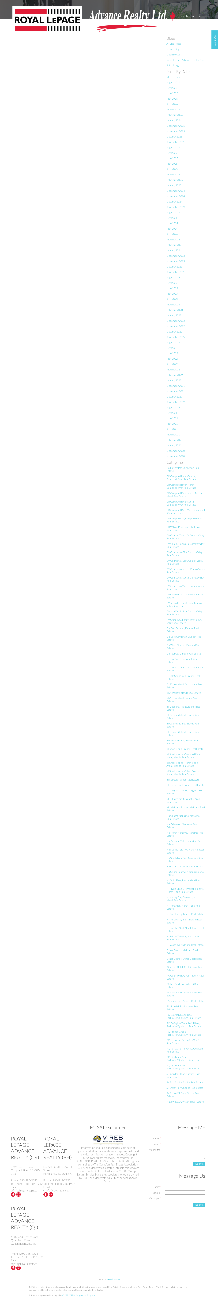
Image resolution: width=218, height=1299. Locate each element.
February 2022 (174, 374)
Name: (156, 1138)
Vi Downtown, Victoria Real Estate (185, 1101)
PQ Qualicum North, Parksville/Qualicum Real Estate (183, 1067)
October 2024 (174, 201)
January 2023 (173, 315)
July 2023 (171, 282)
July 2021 (171, 412)
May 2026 (172, 98)
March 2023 (173, 304)
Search (184, 16)
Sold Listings (173, 65)
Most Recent (173, 76)
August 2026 (173, 82)
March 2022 (173, 369)
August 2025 (173, 147)
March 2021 (173, 434)
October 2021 (174, 396)
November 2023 (175, 261)
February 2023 (174, 309)
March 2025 (173, 174)
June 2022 (172, 353)
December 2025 (175, 125)
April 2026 (172, 103)
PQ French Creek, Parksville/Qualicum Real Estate (183, 1033)
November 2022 (175, 326)
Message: (154, 1149)
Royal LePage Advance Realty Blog (185, 59)
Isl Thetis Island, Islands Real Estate (185, 784)
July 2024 (171, 217)
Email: (156, 1144)
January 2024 (173, 250)
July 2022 (171, 347)
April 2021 (172, 429)
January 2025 (173, 185)
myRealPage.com (113, 1279)
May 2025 (172, 163)
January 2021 (173, 445)
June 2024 (172, 223)
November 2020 (175, 456)
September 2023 (175, 271)
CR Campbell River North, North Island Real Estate (184, 495)
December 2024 (175, 190)
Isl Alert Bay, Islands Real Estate (183, 692)
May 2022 (172, 358)
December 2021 (175, 385)
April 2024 (172, 233)
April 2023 (172, 298)
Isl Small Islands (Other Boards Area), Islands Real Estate (182, 773)
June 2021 (172, 418)
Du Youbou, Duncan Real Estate (183, 653)
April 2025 (172, 168)
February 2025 (174, 179)
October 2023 (174, 266)
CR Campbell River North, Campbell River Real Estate (181, 486)
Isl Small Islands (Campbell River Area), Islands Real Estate (183, 756)
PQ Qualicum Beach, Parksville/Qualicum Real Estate (183, 1058)
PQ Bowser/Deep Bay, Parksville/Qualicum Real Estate (183, 1016)
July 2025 (171, 152)
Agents (184, 22)
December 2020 (175, 450)
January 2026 (173, 120)
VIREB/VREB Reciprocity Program (78, 1295)
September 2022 (175, 336)
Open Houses (174, 54)
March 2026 (173, 109)
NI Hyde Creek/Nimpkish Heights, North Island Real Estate (185, 890)
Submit (199, 1163)
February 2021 (174, 439)
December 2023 (175, 255)
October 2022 (174, 331)
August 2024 (173, 212)
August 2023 (173, 277)
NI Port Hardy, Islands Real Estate (185, 913)
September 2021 (175, 401)
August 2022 (173, 342)
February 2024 (174, 244)
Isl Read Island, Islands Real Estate (184, 748)
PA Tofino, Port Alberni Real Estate (185, 1000)
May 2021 (172, 423)
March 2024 (173, 239)
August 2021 (173, 407)
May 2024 (172, 228)
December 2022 (175, 320)
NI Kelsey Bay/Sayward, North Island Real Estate (183, 899)
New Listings (173, 49)
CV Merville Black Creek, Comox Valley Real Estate (184, 604)
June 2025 (172, 158)
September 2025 (175, 141)
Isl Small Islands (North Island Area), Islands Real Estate (182, 764)
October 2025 (174, 136)
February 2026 (174, 114)
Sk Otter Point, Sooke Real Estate (184, 1087)
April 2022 (172, 363)
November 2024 (175, 196)
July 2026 (171, 87)
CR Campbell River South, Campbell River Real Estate (181, 503)
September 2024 (175, 206)
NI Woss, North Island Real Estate (185, 944)
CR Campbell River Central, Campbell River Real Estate (181, 478)
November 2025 (175, 131)
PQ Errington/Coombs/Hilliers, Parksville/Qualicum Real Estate (183, 1025)
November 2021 (175, 391)
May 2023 (172, 293)
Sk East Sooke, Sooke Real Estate (184, 1082)
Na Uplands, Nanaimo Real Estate (184, 866)
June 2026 (172, 93)
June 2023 (172, 288)
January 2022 (173, 380)
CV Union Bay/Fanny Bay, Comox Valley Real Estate (184, 621)
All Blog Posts (173, 43)
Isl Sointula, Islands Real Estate (182, 779)
